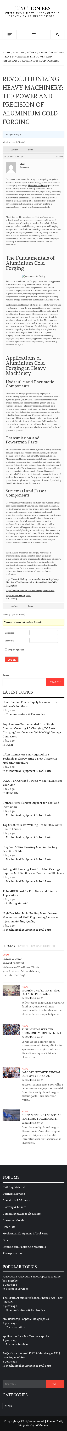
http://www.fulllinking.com (18, 595)
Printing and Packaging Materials (24, 1246)
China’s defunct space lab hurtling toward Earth (41, 1117)
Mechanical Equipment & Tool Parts (28, 770)
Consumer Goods (13, 1220)
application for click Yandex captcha (26, 1336)
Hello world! (12, 958)
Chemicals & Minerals (17, 1200)
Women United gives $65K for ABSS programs (41, 992)
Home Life (12, 793)
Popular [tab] (9, 946)
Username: (9, 633)
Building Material (17, 903)
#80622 (59, 156)
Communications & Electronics (25, 714)
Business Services (14, 1193)
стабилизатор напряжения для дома (26, 1319)
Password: (9, 640)
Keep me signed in (16, 650)
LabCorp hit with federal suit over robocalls (41, 1074)
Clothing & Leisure (14, 1207)
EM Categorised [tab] (43, 946)
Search (7, 675)
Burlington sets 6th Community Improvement (41, 1031)
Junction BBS (32, 8)
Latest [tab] (23, 946)
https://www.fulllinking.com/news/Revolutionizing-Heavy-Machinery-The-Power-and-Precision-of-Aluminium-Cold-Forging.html (32, 582)
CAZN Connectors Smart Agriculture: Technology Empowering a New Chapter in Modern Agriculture (30, 758)
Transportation (12, 1253)
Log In (12, 659)
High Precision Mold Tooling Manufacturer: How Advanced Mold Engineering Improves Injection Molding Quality (30, 917)
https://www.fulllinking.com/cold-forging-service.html (30, 590)
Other (9, 744)
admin (9, 963)
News (6, 955)
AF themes (41, 1425)
